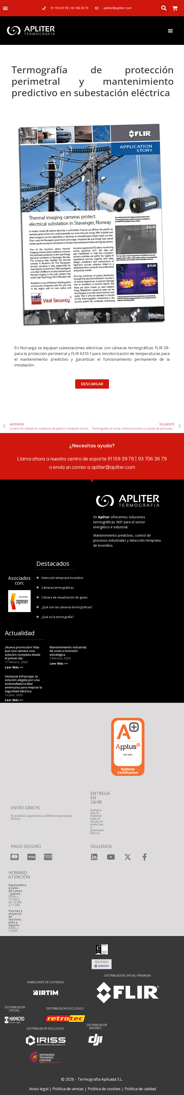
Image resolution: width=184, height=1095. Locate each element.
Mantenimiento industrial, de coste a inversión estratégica (68, 651)
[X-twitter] (127, 857)
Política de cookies (104, 1088)
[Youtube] (111, 857)
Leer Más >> (14, 667)
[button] (5, 8)
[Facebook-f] (144, 857)
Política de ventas (68, 1088)
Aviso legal (38, 1088)
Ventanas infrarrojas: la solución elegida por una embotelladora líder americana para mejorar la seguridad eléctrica (23, 683)
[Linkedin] (94, 857)
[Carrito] (175, 8)
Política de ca (136, 1088)
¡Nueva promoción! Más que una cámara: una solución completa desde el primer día (22, 653)
